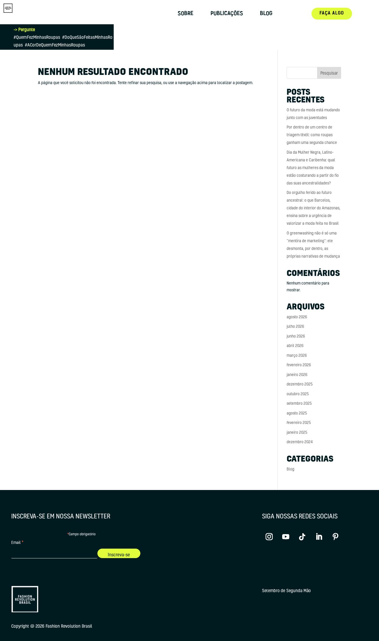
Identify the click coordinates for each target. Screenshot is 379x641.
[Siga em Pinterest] (335, 537)
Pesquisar (329, 72)
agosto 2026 (297, 316)
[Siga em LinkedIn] (319, 537)
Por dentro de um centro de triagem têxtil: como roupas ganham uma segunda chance (312, 134)
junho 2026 (296, 335)
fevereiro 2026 (299, 364)
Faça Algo (331, 13)
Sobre (185, 14)
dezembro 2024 (300, 441)
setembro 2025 (299, 403)
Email (17, 542)
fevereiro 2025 (299, 422)
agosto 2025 (297, 412)
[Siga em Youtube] (286, 537)
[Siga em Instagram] (269, 537)
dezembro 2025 (300, 383)
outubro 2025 (298, 393)
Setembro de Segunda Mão (286, 590)
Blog (266, 14)
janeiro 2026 (297, 374)
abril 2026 (295, 345)
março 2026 (297, 355)
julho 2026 (295, 326)
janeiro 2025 (297, 432)
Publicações (227, 14)
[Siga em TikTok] (302, 537)
